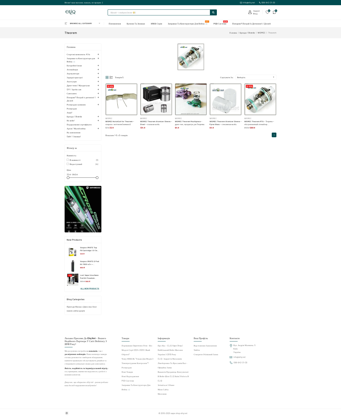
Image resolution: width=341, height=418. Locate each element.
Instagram (67, 413)
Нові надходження (130, 376)
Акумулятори (73, 73)
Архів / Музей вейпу (76, 128)
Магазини (162, 394)
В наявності (84, 160)
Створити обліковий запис (206, 354)
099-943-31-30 (268, 2)
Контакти (235, 338)
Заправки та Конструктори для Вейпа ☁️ (81, 60)
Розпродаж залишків (76, 104)
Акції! (69, 112)
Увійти (197, 350)
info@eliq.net (249, 2)
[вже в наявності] (83, 209)
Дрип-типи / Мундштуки (78, 85)
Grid (107, 77)
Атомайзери (72, 69)
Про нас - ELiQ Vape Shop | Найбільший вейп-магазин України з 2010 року (170, 350)
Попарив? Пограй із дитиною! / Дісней (81, 99)
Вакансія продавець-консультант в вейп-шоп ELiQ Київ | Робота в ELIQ (173, 376)
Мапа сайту (163, 389)
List (111, 77)
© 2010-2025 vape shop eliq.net (173, 413)
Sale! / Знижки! (74, 136)
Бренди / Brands (74, 116)
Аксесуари (72, 81)
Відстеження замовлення (205, 345)
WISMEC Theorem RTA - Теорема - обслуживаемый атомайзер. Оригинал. (259, 124)
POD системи (128, 380)
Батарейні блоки (74, 65)
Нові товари (127, 372)
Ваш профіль (201, 338)
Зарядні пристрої (75, 77)
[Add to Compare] (133, 88)
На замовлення (73, 132)
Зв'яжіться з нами (166, 385)
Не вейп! (71, 120)
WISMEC (108, 118)
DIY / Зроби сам (74, 89)
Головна (71, 46)
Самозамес (72, 93)
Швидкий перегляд (133, 94)
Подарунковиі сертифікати (79, 124)
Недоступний (84, 164)
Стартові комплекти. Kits (78, 54)
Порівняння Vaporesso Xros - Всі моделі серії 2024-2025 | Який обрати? (137, 350)
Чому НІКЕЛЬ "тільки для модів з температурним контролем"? (137, 361)
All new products (89, 288)
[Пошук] (213, 12)
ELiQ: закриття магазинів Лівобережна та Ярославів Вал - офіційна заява (172, 363)
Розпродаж (72, 108)
